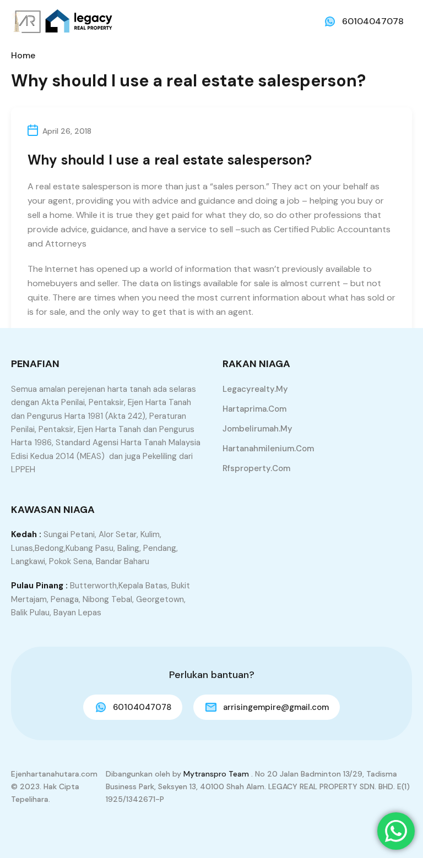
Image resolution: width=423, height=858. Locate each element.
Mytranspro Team (216, 774)
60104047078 (373, 21)
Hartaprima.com (254, 408)
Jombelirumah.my (257, 428)
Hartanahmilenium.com (268, 448)
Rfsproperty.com (256, 468)
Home (23, 55)
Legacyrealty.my (255, 389)
